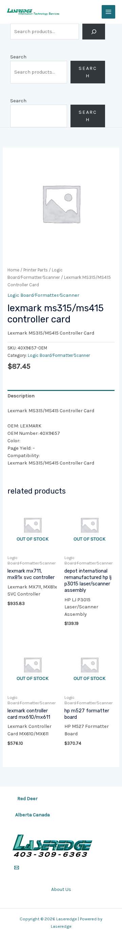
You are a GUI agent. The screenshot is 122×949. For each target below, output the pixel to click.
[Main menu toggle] (108, 12)
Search (18, 57)
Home (13, 269)
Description (21, 396)
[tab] (60, 396)
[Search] (93, 31)
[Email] (16, 867)
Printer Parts (35, 269)
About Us (61, 889)
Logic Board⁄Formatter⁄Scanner (43, 295)
